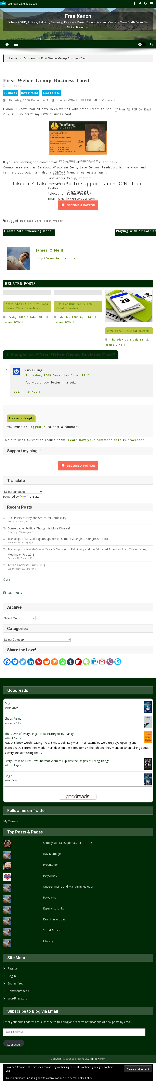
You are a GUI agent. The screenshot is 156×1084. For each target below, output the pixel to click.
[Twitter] (22, 661)
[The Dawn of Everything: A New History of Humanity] (148, 737)
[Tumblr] (70, 661)
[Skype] (117, 661)
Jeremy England (14, 765)
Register (13, 968)
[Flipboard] (78, 661)
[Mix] (54, 661)
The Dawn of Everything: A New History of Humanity (39, 734)
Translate (33, 496)
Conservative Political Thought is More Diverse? (39, 528)
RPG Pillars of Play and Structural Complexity (37, 518)
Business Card (31, 221)
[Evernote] (86, 661)
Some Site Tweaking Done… (30, 231)
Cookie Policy (84, 1078)
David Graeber (14, 738)
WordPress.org (17, 998)
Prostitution (50, 865)
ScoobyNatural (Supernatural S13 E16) (68, 843)
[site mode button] (142, 44)
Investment (29, 93)
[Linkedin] (30, 661)
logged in (37, 427)
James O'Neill (67, 100)
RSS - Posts (14, 592)
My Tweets (10, 821)
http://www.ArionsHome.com (60, 258)
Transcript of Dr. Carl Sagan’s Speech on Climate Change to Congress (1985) (58, 539)
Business (10, 93)
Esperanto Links (53, 908)
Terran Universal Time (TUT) (26, 565)
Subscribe (13, 1045)
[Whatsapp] (62, 661)
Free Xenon (78, 16)
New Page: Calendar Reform (128, 331)
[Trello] (94, 661)
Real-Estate (51, 93)
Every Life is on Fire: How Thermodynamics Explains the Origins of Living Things (56, 761)
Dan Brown (12, 707)
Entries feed (15, 983)
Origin (8, 703)
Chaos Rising (12, 718)
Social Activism (53, 930)
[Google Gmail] (102, 661)
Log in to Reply (27, 391)
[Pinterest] (38, 661)
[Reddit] (46, 661)
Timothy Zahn (14, 723)
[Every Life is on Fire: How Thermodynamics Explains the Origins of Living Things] (148, 764)
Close (6, 579)
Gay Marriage (52, 854)
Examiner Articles (54, 919)
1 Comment (107, 100)
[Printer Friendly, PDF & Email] (132, 109)
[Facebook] (7, 661)
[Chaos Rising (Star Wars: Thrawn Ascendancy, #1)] (148, 722)
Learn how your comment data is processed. (107, 440)
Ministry (48, 941)
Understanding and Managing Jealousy (68, 886)
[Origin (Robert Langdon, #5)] (148, 706)
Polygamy (49, 897)
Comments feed (18, 991)
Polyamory (50, 875)
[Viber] (110, 661)
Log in (12, 976)
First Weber (53, 221)
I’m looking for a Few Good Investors (74, 306)
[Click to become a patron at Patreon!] (78, 205)
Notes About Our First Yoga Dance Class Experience (26, 306)
